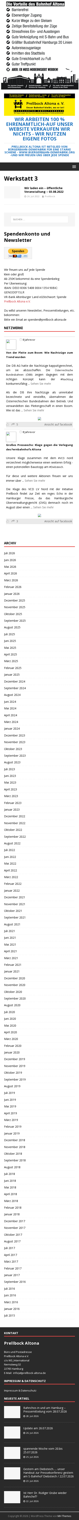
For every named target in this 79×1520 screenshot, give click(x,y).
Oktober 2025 (13, 614)
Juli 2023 (9, 769)
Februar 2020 (12, 1046)
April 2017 (10, 1255)
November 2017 (14, 1228)
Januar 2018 (12, 1214)
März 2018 (11, 1201)
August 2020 (12, 1005)
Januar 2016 (12, 1309)
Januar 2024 (12, 728)
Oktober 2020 (13, 992)
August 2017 (12, 1241)
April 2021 (10, 951)
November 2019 (14, 1066)
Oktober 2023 (13, 749)
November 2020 (14, 985)
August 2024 (12, 695)
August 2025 (12, 627)
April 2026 (10, 573)
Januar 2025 (12, 674)
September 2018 (15, 1160)
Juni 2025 (10, 641)
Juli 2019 (9, 1093)
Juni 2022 (10, 857)
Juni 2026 (10, 560)
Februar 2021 (12, 965)
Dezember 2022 (14, 816)
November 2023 (14, 742)
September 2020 (15, 998)
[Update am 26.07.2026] (12, 1436)
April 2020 (10, 1032)
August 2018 (12, 1167)
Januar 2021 (12, 971)
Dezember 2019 (14, 1059)
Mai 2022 (10, 863)
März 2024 (11, 722)
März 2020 (11, 1039)
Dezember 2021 (14, 897)
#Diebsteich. (56, 467)
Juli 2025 (9, 634)
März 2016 (11, 1302)
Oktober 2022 (13, 830)
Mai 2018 (10, 1187)
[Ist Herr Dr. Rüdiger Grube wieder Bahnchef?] (12, 1501)
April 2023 (10, 789)
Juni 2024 (10, 702)
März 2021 (11, 958)
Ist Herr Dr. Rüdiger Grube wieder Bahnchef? (45, 1494)
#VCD (61, 458)
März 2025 (11, 661)
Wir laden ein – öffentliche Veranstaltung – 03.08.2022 (43, 190)
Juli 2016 (9, 1288)
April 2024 (10, 715)
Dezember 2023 (14, 735)
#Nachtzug (67, 379)
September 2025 (15, 621)
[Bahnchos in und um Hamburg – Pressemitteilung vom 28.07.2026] (12, 1416)
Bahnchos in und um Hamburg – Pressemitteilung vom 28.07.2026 (45, 1409)
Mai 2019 (10, 1106)
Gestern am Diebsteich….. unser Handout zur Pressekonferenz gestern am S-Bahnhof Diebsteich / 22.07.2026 (48, 1472)
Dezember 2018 (14, 1140)
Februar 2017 (12, 1268)
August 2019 (12, 1086)
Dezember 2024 (14, 681)
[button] (73, 166)
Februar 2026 (12, 587)
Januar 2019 (12, 1133)
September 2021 (15, 917)
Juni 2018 (10, 1181)
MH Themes (64, 1516)
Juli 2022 (9, 850)
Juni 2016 (10, 1295)
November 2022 (14, 823)
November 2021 (14, 904)
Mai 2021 (10, 944)
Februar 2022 (12, 884)
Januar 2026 (12, 594)
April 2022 (10, 870)
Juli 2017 (9, 1248)
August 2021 (12, 924)
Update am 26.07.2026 (38, 1428)
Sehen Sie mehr (41, 384)
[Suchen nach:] (40, 219)
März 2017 (11, 1261)
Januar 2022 (12, 890)
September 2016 (15, 1282)
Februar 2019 (12, 1126)
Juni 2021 (10, 938)
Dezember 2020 (14, 978)
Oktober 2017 (13, 1235)
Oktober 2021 (13, 911)
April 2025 (10, 654)
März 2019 (11, 1120)
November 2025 (14, 607)
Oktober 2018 (13, 1154)
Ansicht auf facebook (58, 424)
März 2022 (11, 877)
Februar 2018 (12, 1207)
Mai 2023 (10, 782)
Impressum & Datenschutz (20, 1390)
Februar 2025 (12, 668)
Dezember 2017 (14, 1221)
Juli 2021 (9, 931)
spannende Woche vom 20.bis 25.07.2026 (43, 1450)
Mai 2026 (10, 567)
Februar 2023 (12, 803)
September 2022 (15, 836)
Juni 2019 (10, 1100)
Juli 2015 (9, 1315)
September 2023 (15, 755)
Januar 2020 (12, 1052)
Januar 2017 (12, 1275)
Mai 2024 (10, 708)
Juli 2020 (9, 1012)
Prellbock (50, 196)
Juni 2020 (10, 1019)
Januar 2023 (12, 809)
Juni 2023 (10, 776)
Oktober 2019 (13, 1072)
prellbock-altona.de (34, 1373)
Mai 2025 (10, 648)
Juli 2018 (9, 1174)
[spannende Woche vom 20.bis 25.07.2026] (12, 1457)
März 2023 (11, 796)
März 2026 (11, 580)
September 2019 (15, 1079)
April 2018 (10, 1194)
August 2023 (12, 762)
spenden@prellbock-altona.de (47, 319)
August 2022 (12, 843)
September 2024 (15, 688)
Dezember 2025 (14, 600)
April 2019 (10, 1113)
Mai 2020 (10, 1025)
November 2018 (14, 1147)
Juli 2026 (9, 553)
